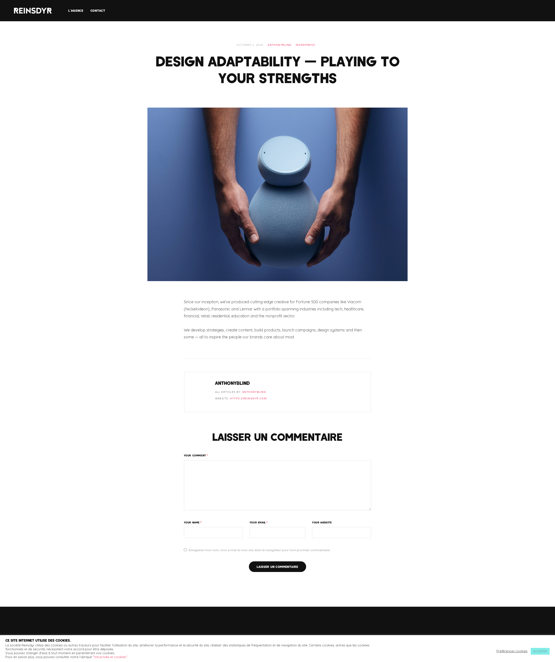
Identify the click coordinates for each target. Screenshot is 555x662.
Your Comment (196, 455)
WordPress (305, 45)
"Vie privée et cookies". (110, 657)
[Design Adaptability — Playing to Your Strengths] (277, 194)
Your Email (259, 522)
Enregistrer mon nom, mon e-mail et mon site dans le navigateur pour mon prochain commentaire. (259, 550)
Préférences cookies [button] (511, 651)
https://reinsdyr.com (248, 398)
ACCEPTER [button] (540, 651)
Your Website (322, 522)
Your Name (193, 522)
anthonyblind (279, 45)
